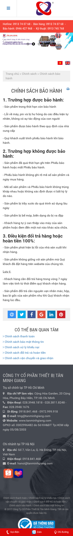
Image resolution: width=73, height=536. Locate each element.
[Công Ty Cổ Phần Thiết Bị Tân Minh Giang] (45, 8)
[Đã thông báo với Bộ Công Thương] (36, 524)
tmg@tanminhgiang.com (33, 416)
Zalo (39, 532)
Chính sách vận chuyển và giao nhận (28, 358)
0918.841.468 (28, 411)
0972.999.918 (48, 411)
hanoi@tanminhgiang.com (35, 463)
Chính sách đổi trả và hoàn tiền (25, 352)
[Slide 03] (36, 41)
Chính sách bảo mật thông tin (24, 342)
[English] (67, 61)
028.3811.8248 (55, 402)
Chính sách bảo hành (20, 505)
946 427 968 (24, 28)
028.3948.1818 (32, 402)
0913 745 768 (56, 28)
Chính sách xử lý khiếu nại (21, 347)
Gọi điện (14, 532)
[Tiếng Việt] (60, 61)
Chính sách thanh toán (19, 336)
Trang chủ (12, 74)
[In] (68, 89)
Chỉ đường (63, 532)
